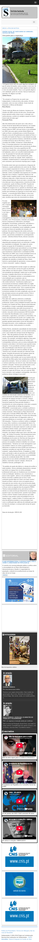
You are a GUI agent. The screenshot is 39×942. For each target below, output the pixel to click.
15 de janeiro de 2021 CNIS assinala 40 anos (18, 813)
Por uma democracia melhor (11, 689)
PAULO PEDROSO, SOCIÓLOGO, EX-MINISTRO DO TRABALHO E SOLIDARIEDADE (18, 718)
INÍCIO (4, 28)
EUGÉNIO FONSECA (9, 687)
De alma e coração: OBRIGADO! (14, 840)
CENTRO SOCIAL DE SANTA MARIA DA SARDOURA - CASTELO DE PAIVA (18, 32)
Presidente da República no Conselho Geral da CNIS (18, 785)
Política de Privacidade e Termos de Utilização (15, 930)
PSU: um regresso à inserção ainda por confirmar (18, 721)
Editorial (5, 575)
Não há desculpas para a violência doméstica (18, 758)
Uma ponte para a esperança (12, 35)
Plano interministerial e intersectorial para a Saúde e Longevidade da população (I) (19, 562)
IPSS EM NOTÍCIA (13, 28)
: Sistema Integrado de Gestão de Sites (16, 939)
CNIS (29, 937)
